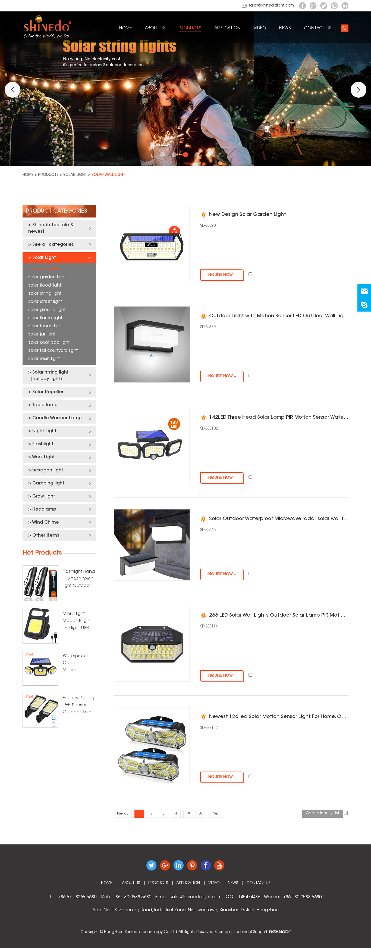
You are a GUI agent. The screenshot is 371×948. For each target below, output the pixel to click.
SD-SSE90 (208, 226)
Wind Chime (45, 522)
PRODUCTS (190, 28)
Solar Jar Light (41, 334)
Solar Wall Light (108, 175)
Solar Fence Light (45, 326)
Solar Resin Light (44, 359)
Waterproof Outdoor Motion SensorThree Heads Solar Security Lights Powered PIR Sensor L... (78, 664)
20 (200, 813)
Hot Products (42, 553)
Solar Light (75, 175)
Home (125, 28)
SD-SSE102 (209, 429)
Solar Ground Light (46, 310)
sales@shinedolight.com (271, 6)
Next (216, 813)
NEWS (285, 28)
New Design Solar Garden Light (247, 214)
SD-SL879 (208, 327)
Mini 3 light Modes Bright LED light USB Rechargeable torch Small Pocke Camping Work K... (78, 622)
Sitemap (222, 932)
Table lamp (45, 405)
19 (188, 813)
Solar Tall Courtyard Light (53, 351)
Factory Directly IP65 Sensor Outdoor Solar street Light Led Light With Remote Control (79, 706)
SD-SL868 (208, 530)
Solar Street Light (45, 302)
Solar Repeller (48, 392)
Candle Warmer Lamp (57, 418)
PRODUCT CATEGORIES (56, 211)
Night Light (44, 431)
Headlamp (44, 509)
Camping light (48, 483)
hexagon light (47, 470)
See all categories (53, 245)
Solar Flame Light (45, 318)
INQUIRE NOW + (221, 275)
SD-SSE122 (209, 728)
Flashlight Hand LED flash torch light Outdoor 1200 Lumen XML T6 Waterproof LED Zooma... (79, 579)
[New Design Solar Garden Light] (152, 243)
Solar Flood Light (44, 285)
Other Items (45, 535)
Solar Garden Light (47, 277)
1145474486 (248, 897)
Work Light (43, 457)
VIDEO (259, 28)
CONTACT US (318, 28)
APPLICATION (227, 28)
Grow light (43, 496)
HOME (106, 883)
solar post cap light (49, 342)
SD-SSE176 (209, 627)
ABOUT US (155, 28)
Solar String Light (44, 293)
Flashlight (43, 444)
